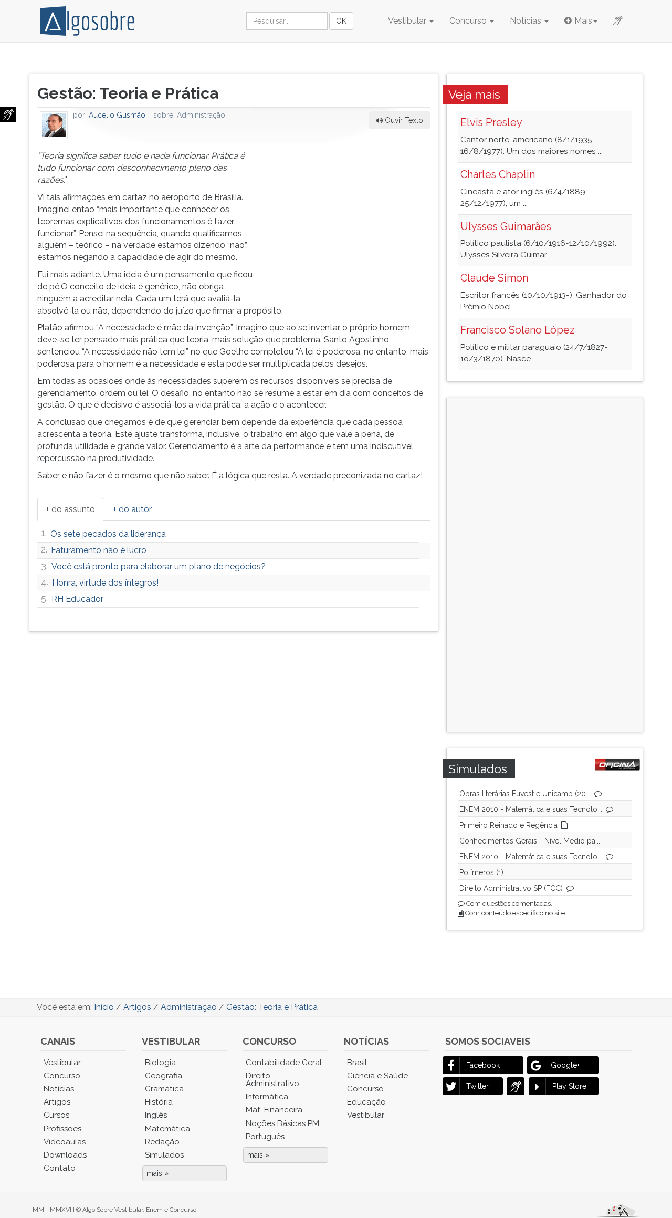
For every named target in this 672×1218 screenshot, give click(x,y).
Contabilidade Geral (284, 1062)
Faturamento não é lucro (98, 550)
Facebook (483, 1065)
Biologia (160, 1062)
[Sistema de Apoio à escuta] (8, 114)
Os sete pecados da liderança (108, 534)
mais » (157, 1173)
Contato (60, 1168)
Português (265, 1136)
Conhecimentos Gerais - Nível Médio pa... (529, 841)
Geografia (163, 1075)
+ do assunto (70, 509)
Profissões (62, 1128)
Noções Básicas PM (282, 1123)
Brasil (357, 1062)
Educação (366, 1102)
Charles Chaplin (497, 174)
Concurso (469, 21)
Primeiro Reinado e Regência (508, 825)
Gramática (164, 1089)
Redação (162, 1142)
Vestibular (408, 21)
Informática (267, 1096)
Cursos (56, 1115)
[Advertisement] (351, 216)
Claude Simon (494, 278)
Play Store (569, 1086)
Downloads (65, 1155)
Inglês (156, 1115)
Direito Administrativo (272, 1079)
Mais (583, 21)
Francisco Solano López (517, 330)
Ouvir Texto (403, 120)
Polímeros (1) (481, 872)
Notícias (526, 21)
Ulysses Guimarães (505, 226)
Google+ (565, 1065)
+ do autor (132, 509)
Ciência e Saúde (377, 1075)
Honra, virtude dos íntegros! (105, 583)
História (159, 1102)
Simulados (164, 1155)
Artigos (57, 1102)
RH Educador (77, 599)
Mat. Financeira (274, 1110)
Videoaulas (65, 1142)
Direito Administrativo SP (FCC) (511, 888)
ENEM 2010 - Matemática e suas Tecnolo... (530, 809)
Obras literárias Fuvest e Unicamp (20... (525, 793)
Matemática (167, 1128)
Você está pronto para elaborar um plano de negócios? (158, 566)
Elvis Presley (491, 122)
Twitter (477, 1086)
